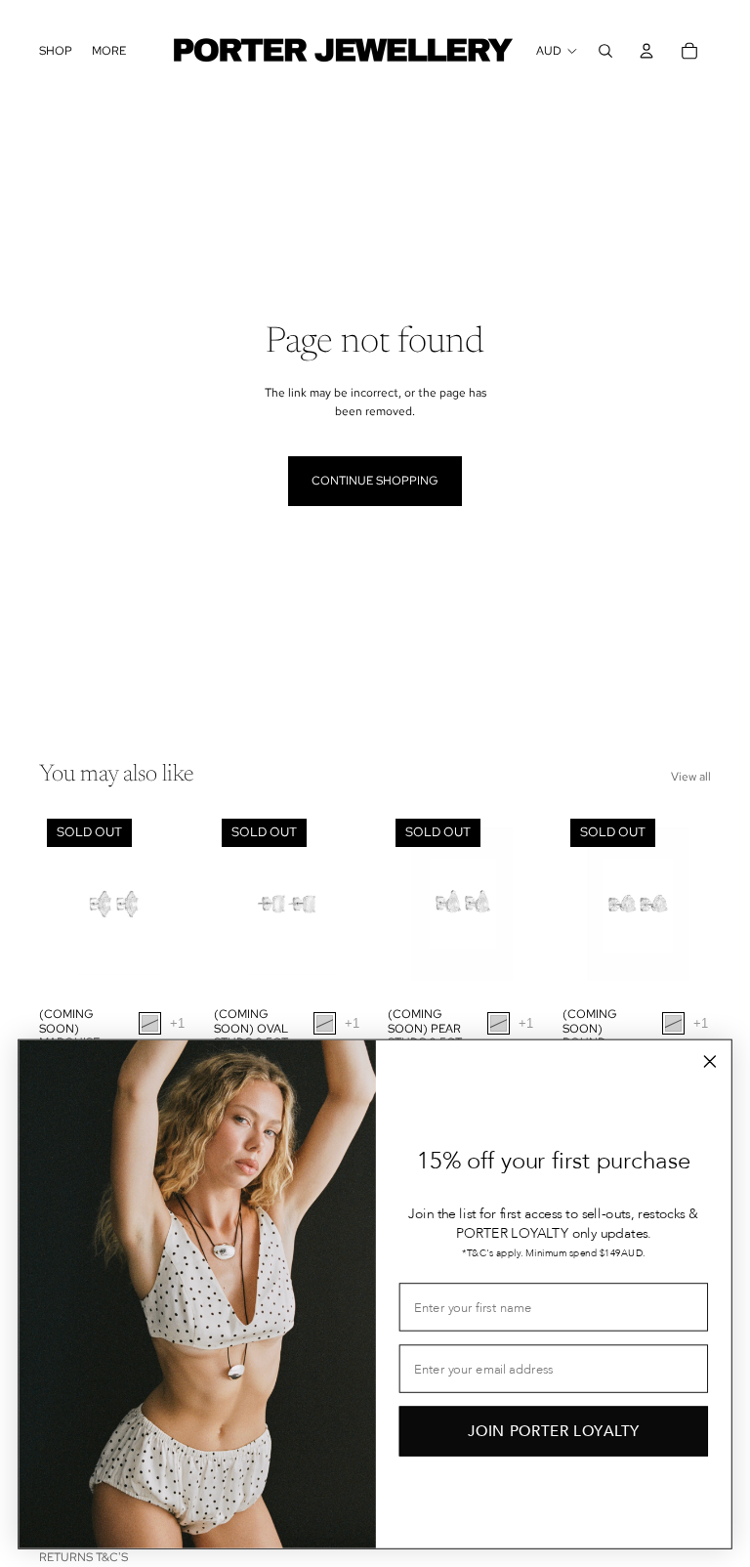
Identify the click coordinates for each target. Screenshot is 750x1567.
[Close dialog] (709, 1061)
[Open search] (605, 50)
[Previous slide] (54, 904)
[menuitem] (109, 50)
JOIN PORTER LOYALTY (554, 1431)
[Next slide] (172, 904)
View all (691, 776)
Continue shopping (375, 480)
